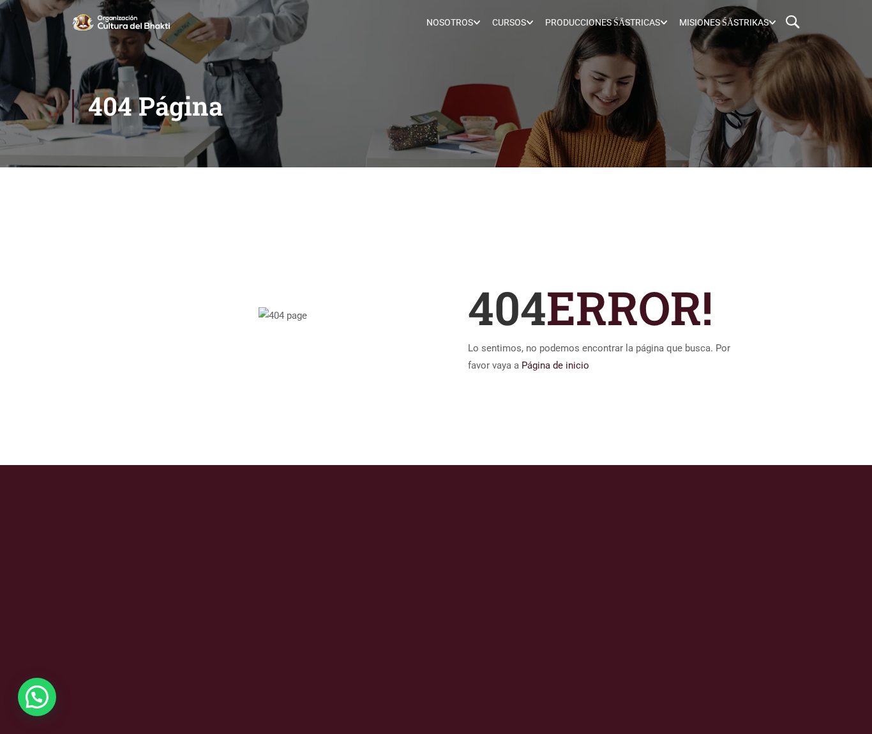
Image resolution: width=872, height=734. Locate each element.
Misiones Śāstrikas (724, 22)
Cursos (509, 22)
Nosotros (449, 22)
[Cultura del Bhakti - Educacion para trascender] (121, 22)
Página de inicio (555, 365)
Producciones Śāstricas (602, 22)
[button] (37, 697)
